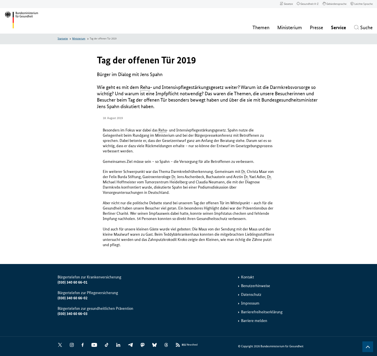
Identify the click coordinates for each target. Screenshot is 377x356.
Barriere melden (254, 321)
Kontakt (247, 277)
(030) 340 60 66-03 (72, 313)
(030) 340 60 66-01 (72, 282)
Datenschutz (251, 294)
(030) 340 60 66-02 (72, 298)
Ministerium (78, 38)
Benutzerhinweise (255, 286)
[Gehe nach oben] (367, 346)
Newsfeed (189, 344)
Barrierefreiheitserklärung (262, 312)
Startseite (63, 38)
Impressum (250, 303)
